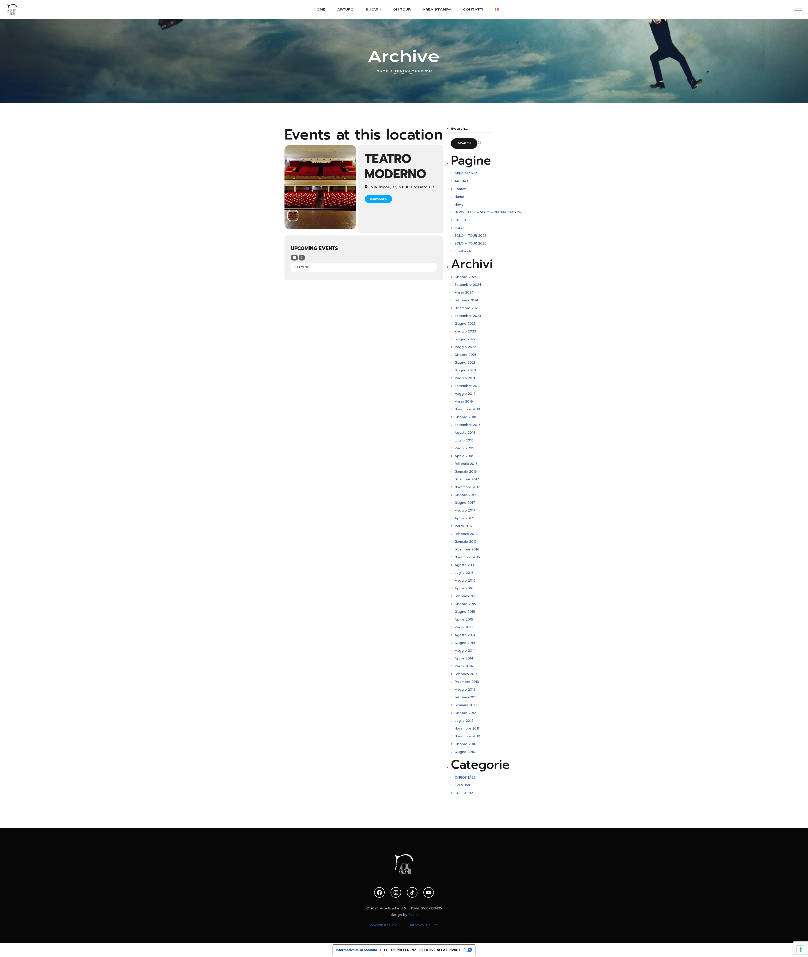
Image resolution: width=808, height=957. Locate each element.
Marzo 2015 (463, 627)
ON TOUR (462, 220)
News (458, 204)
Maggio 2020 (465, 378)
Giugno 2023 (465, 323)
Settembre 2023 (467, 315)
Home (382, 71)
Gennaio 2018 (465, 471)
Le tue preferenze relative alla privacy (422, 950)
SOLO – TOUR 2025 (470, 235)
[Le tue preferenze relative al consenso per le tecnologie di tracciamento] (801, 950)
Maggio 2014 (465, 650)
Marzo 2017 (463, 526)
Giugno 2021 (464, 362)
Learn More (378, 199)
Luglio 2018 (463, 440)
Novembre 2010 (467, 736)
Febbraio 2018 (466, 463)
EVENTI (462, 785)
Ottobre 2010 (465, 744)
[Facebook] (379, 892)
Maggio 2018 (465, 448)
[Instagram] (396, 892)
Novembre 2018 (467, 409)
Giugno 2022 (465, 339)
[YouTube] (428, 892)
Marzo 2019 (463, 401)
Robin (413, 914)
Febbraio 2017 (465, 533)
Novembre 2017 (467, 487)
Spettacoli (462, 251)
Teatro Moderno (395, 166)
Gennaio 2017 (465, 541)
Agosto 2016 (464, 565)
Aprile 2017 (463, 518)
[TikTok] (412, 892)
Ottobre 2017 (465, 494)
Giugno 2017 (464, 502)
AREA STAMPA (466, 173)
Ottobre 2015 (465, 603)
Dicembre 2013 (466, 681)
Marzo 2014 (463, 666)
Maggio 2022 (465, 347)
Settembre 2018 (467, 424)
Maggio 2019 (465, 393)
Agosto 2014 (464, 635)
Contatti (461, 188)
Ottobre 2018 (465, 417)
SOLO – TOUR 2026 (470, 243)
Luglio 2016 (463, 572)
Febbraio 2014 (466, 674)
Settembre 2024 (467, 284)
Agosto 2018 (464, 432)
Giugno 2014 (464, 642)
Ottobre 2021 (465, 354)
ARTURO (461, 181)
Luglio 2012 (463, 720)
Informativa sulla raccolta (356, 950)
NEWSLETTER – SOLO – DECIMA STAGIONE (489, 212)
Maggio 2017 (464, 510)
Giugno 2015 (464, 611)
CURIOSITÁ (464, 777)
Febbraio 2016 (466, 596)
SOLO (459, 227)
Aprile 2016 (463, 588)
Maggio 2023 (465, 331)
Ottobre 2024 (465, 276)
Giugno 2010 (464, 751)
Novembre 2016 (467, 557)
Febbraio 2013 (465, 697)
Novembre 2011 (466, 728)
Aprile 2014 (463, 658)
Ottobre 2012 (465, 712)
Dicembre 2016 (466, 549)
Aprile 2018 (463, 456)
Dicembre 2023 (467, 308)
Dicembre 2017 (466, 479)
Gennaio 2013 (465, 705)
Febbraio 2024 (466, 300)
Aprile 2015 (463, 619)
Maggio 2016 (465, 580)
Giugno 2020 (465, 370)
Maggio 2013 (464, 689)
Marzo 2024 (463, 292)
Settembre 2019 (467, 385)
